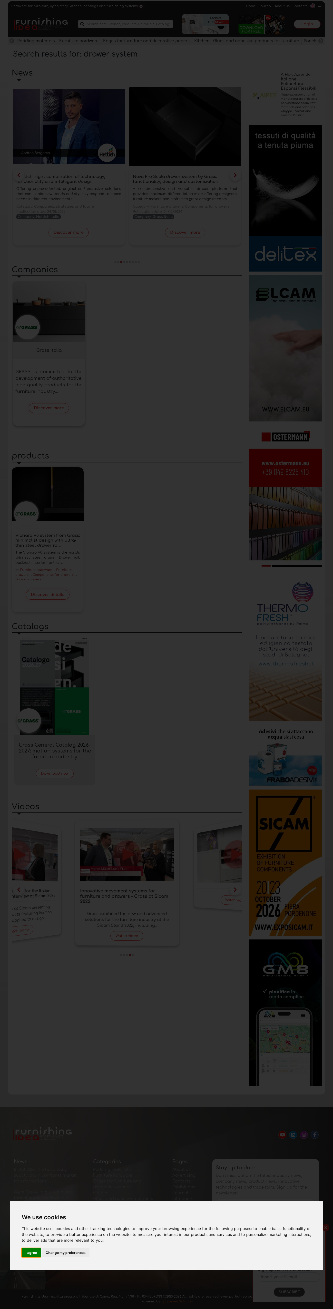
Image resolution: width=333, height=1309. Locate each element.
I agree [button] (31, 1252)
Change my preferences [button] (66, 1252)
